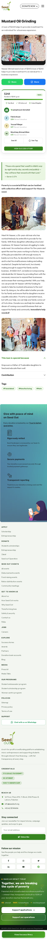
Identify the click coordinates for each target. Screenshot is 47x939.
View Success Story (23, 148)
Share (13, 82)
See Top (34, 140)
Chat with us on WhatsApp (25, 722)
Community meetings (10, 586)
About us (5, 596)
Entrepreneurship (9, 536)
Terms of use (7, 711)
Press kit (5, 669)
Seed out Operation (10, 559)
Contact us (6, 617)
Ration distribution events (12, 581)
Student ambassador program (14, 684)
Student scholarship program (13, 688)
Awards (5, 647)
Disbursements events (11, 573)
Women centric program (12, 693)
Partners (5, 651)
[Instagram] (24, 860)
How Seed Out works (10, 600)
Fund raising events (9, 577)
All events (5, 569)
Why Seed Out (7, 605)
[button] (23, 213)
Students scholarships (10, 546)
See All (14, 140)
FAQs (4, 622)
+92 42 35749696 (11, 808)
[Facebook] (9, 860)
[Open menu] (42, 6)
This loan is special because (15, 358)
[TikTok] (38, 866)
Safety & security (8, 613)
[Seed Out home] (8, 738)
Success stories (8, 642)
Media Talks (6, 674)
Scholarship (6, 531)
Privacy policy (7, 707)
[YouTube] (24, 866)
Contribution (8, 375)
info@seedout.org (12, 804)
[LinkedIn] (9, 866)
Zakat (4, 554)
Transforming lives (9, 609)
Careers (5, 632)
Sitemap (5, 702)
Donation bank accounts (11, 655)
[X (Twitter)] (38, 860)
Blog (3, 659)
